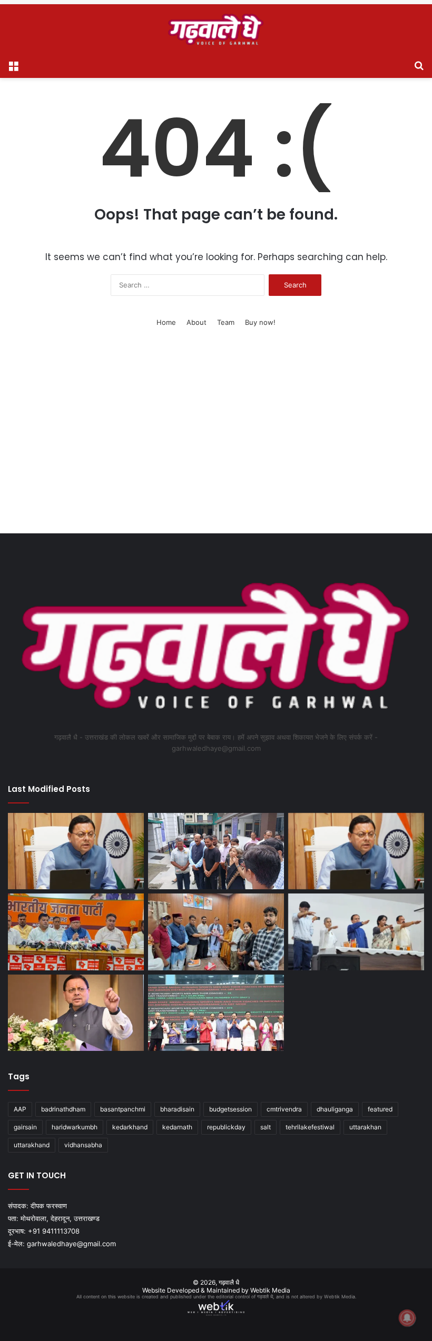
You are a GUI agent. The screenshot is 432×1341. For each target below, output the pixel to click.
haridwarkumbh (74, 1127)
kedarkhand (130, 1127)
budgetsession (230, 1109)
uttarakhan (365, 1127)
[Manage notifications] (407, 1317)
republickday (226, 1127)
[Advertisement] (216, 444)
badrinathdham (63, 1109)
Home (166, 322)
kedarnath (177, 1127)
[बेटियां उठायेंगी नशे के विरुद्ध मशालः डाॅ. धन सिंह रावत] (356, 931)
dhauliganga (335, 1109)
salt (265, 1127)
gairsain (25, 1127)
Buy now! (260, 322)
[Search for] (419, 65)
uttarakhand (32, 1145)
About (196, 322)
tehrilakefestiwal (310, 1127)
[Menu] (13, 65)
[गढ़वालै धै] (216, 29)
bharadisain (177, 1109)
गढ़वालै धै (229, 1282)
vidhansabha (83, 1145)
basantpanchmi (122, 1109)
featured (380, 1109)
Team (225, 322)
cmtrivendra (284, 1109)
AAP (20, 1109)
